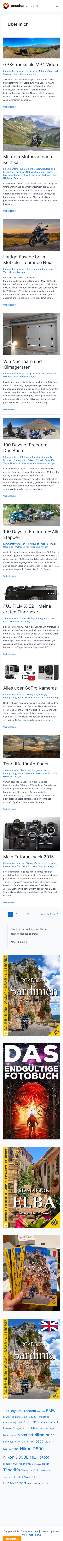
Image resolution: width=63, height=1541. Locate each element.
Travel (27, 175)
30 (28, 914)
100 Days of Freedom (30, 169)
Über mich (53, 71)
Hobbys (30, 172)
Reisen (49, 172)
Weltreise (46, 175)
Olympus (37, 1464)
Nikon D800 (32, 1448)
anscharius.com (24, 6)
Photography (20, 460)
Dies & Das (25, 770)
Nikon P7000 (10, 1463)
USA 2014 (29, 1477)
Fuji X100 (23, 1422)
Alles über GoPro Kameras (30, 688)
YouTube (45, 1483)
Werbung (7, 74)
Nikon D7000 (39, 1457)
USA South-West (14, 1483)
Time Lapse (8, 1477)
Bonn (29, 269)
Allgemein (32, 71)
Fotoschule (7, 1422)
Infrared (44, 1422)
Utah (29, 1483)
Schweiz (18, 175)
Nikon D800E (16, 1457)
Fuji (32, 618)
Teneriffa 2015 (45, 1471)
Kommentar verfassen (14, 71)
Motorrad (42, 71)
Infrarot (54, 1422)
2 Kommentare (10, 457)
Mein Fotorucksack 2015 (28, 856)
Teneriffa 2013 (29, 1470)
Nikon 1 (51, 1435)
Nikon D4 (20, 1441)
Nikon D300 (34, 1441)
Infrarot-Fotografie (13, 1428)
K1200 (30, 1428)
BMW (51, 1410)
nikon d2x (8, 1441)
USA (17, 1477)
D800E (32, 1416)
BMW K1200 (8, 1417)
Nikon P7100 (26, 1463)
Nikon (41, 863)
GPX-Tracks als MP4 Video (30, 64)
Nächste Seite (49, 914)
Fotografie (8, 172)
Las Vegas (49, 1428)
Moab (13, 1435)
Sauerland (8, 175)
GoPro (34, 1422)
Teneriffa (49, 460)
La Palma (39, 1429)
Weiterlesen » (9, 106)
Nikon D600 (49, 1442)
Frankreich (20, 172)
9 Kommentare (10, 770)
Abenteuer (41, 1411)
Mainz (6, 1435)
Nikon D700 (11, 1449)
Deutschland (48, 169)
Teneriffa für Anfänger (26, 763)
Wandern (36, 1483)
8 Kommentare (10, 169)
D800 (25, 1417)
